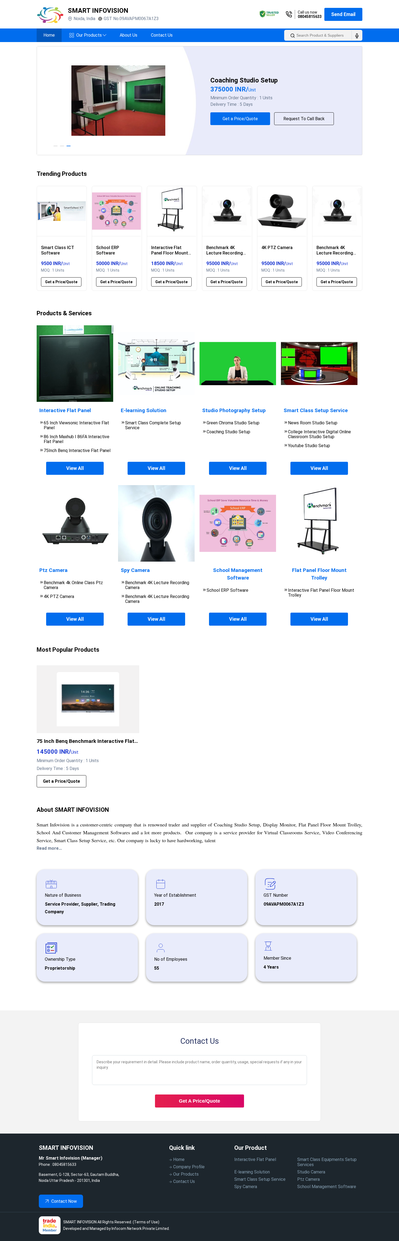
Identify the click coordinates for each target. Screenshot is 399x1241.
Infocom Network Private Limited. (141, 1228)
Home (49, 35)
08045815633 (310, 16)
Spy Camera (245, 1186)
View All (75, 468)
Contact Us (162, 35)
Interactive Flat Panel (255, 1159)
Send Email (343, 14)
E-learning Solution (252, 1172)
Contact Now (64, 1201)
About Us (128, 35)
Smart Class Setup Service (260, 1179)
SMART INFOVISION (98, 10)
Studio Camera (311, 1172)
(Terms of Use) (146, 1222)
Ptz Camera (308, 1179)
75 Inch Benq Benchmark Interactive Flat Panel (85, 741)
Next (366, 100)
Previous (32, 100)
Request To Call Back (304, 118)
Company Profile (189, 1166)
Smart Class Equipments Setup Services (327, 1162)
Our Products (91, 35)
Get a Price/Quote (240, 118)
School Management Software (326, 1186)
